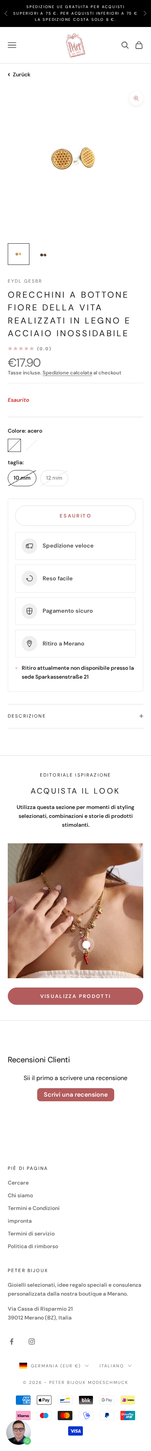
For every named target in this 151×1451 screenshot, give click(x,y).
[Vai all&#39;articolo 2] (43, 254)
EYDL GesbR (25, 281)
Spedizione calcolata (67, 372)
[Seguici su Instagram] (32, 1341)
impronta (20, 1220)
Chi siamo (20, 1195)
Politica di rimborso (33, 1246)
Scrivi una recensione (76, 1094)
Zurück (19, 74)
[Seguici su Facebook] (11, 1341)
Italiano (112, 1365)
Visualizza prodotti (75, 996)
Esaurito (75, 515)
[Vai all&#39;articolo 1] (18, 254)
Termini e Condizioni (34, 1208)
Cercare (18, 1182)
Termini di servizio (31, 1233)
